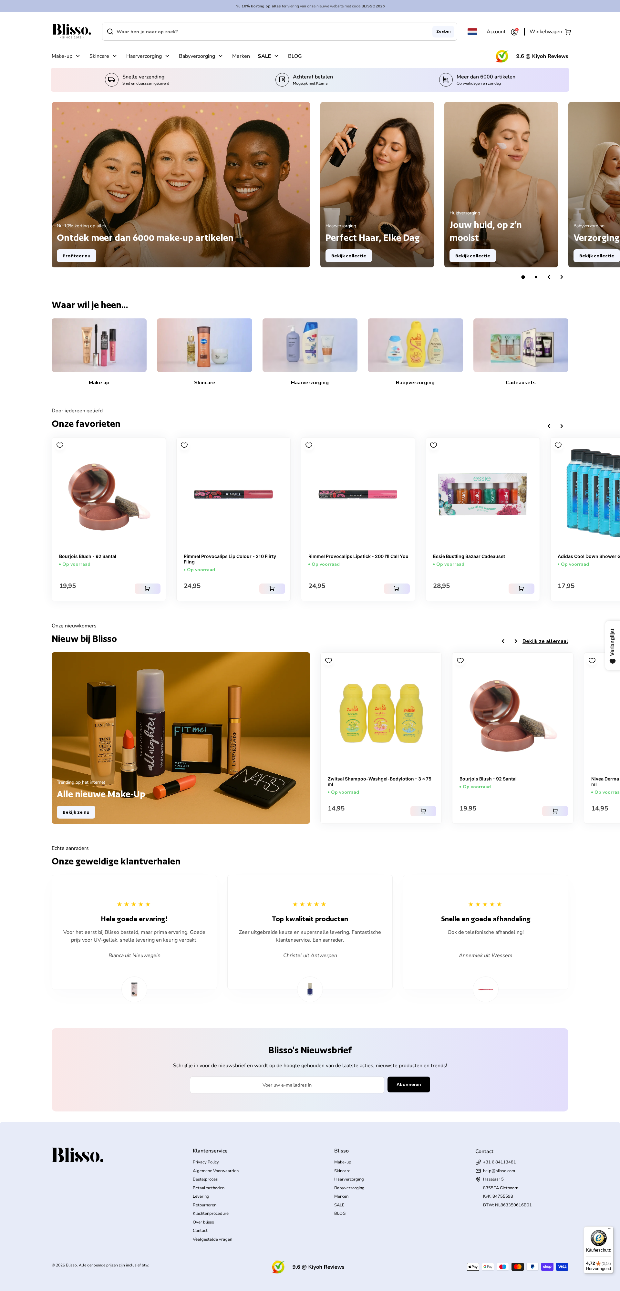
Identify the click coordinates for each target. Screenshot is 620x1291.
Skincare (99, 56)
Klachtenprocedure (211, 1213)
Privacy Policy (206, 1162)
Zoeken (443, 31)
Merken (241, 56)
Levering (201, 1196)
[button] (523, 277)
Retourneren (204, 1205)
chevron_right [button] (562, 277)
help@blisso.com (499, 1171)
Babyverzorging (197, 56)
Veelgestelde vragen (212, 1239)
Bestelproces (205, 1179)
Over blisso (203, 1222)
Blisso (71, 1265)
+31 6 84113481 (499, 1162)
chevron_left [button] (549, 277)
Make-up (62, 56)
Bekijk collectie (348, 255)
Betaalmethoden (208, 1188)
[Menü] (610, 1230)
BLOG (295, 56)
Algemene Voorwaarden (216, 1171)
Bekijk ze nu (76, 812)
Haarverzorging (144, 56)
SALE (264, 56)
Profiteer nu (76, 255)
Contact (200, 1231)
